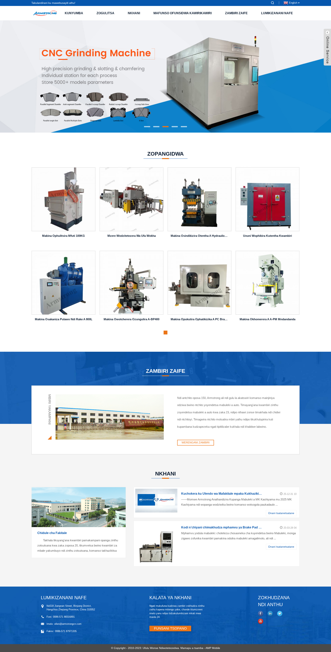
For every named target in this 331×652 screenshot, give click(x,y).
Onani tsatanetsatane (281, 513)
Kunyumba (74, 13)
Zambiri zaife (236, 13)
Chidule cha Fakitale (52, 533)
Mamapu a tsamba (191, 648)
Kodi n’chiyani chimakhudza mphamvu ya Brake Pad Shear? (221, 527)
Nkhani (134, 13)
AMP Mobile (213, 648)
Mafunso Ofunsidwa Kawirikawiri (182, 13)
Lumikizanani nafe (277, 13)
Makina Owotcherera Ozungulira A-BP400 (131, 319)
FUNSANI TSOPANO (170, 628)
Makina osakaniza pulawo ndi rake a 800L (63, 319)
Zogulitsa (105, 13)
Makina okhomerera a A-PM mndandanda (267, 319)
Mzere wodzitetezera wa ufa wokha (131, 235)
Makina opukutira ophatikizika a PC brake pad (200, 319)
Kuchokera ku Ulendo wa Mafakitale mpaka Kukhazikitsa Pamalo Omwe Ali (221, 493)
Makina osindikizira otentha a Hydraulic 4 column (200, 235)
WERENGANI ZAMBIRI (196, 442)
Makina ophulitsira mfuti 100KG (63, 235)
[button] (34, 76)
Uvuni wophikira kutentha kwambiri (267, 235)
